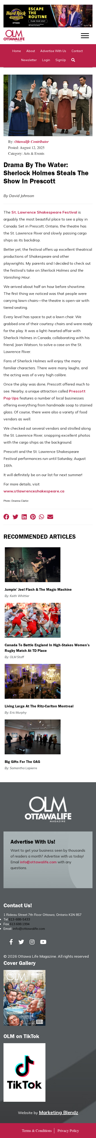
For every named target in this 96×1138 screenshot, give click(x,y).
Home (16, 51)
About (30, 51)
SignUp (60, 60)
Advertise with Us (53, 51)
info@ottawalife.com (38, 862)
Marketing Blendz (58, 1112)
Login (46, 60)
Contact (77, 51)
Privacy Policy (68, 1130)
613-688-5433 (19, 919)
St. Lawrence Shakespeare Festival (44, 212)
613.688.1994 (20, 924)
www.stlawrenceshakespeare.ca (33, 491)
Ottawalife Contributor (31, 141)
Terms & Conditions (37, 1130)
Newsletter (29, 60)
